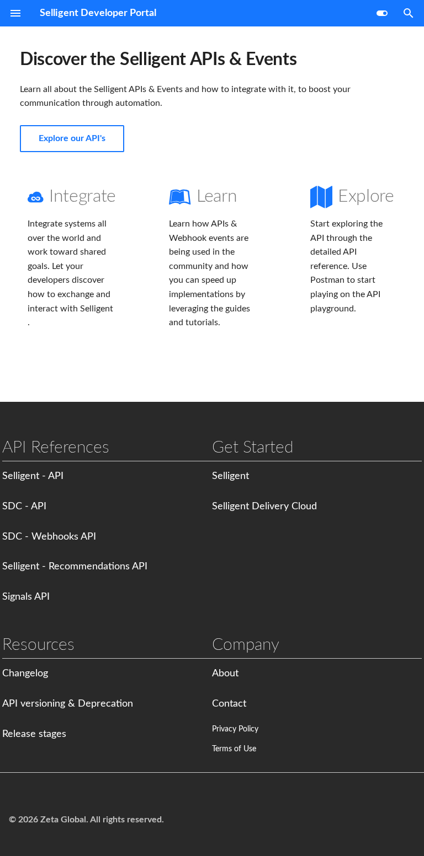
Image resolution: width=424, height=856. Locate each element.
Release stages (34, 734)
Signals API (26, 597)
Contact (229, 704)
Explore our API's (72, 138)
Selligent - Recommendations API (74, 567)
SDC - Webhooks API (49, 537)
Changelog (25, 674)
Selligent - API (32, 476)
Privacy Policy (235, 729)
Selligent (230, 476)
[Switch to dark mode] (382, 13)
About (225, 674)
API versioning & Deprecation (67, 704)
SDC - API (24, 507)
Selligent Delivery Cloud (264, 507)
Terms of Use (234, 749)
